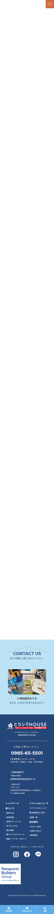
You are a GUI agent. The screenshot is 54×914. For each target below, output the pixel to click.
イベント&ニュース (38, 803)
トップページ (12, 803)
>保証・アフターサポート (16, 838)
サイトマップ (38, 846)
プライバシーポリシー (20, 846)
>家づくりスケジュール (15, 834)
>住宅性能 (10, 817)
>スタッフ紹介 (35, 826)
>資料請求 (33, 835)
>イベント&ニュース (37, 808)
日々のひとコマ (37, 812)
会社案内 (33, 821)
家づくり (10, 808)
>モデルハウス (11, 826)
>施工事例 (10, 830)
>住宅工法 (10, 813)
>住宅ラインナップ (13, 821)
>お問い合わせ (35, 830)
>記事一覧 (33, 817)
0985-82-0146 (19, 793)
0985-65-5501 (27, 753)
